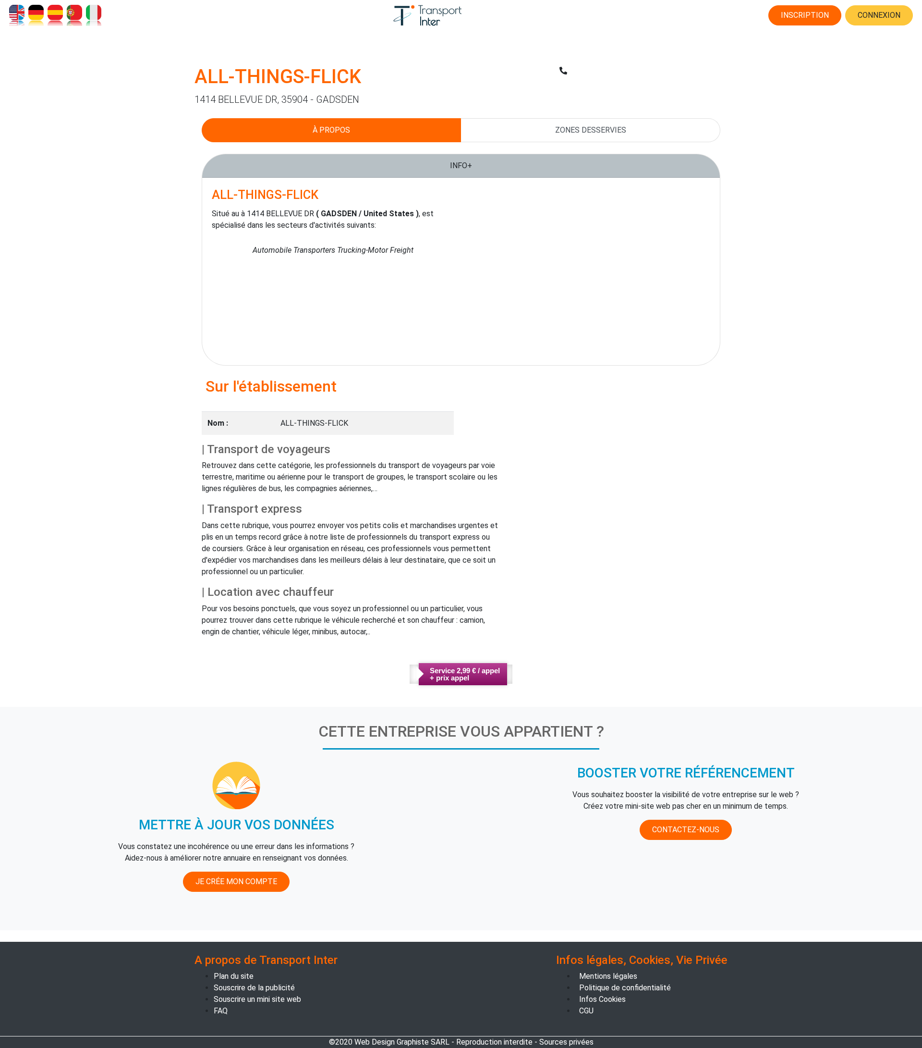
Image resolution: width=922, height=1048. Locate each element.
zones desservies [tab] (590, 130)
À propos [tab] (331, 130)
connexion (879, 15)
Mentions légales (608, 976)
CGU (586, 1010)
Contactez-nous (685, 829)
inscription (805, 15)
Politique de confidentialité (625, 987)
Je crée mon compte (236, 881)
